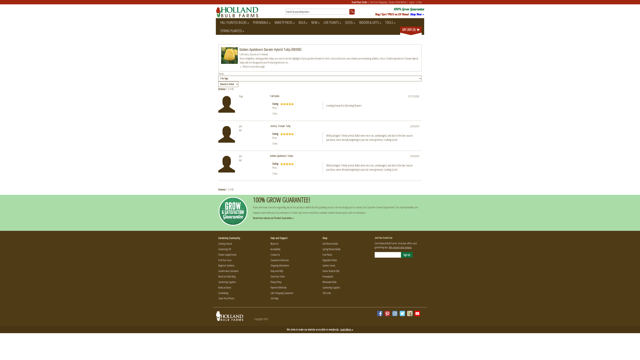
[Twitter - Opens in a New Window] (402, 313)
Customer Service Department (380, 207)
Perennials (260, 22)
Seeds (349, 22)
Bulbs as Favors (224, 287)
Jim (240, 126)
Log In (411, 2)
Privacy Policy (276, 282)
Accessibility (275, 249)
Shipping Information (279, 265)
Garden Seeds (328, 265)
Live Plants (331, 22)
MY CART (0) (409, 29)
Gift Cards (326, 293)
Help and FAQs (276, 271)
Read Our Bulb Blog (227, 276)
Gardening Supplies (227, 282)
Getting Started (225, 244)
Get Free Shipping (378, 2)
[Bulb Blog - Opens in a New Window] (409, 313)
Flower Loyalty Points (227, 254)
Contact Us (275, 254)
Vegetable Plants (329, 260)
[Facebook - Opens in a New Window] (379, 313)
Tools (389, 22)
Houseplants (327, 276)
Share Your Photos (226, 298)
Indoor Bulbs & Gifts (330, 271)
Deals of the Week (397, 2)
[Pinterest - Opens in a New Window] (387, 313)
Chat (420, 2)
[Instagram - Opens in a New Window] (395, 313)
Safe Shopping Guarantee (281, 293)
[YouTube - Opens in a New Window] (417, 313)
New (314, 22)
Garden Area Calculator (228, 271)
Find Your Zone (225, 260)
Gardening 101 (224, 249)
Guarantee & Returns (279, 260)
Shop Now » (417, 14)
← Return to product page (252, 66)
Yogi (241, 96)
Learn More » (346, 329)
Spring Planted (231, 30)
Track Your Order (359, 2)
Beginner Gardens (226, 265)
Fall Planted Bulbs (233, 22)
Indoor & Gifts (369, 22)
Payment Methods (278, 287)
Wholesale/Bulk (329, 282)
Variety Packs (283, 22)
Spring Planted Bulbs (331, 249)
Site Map (274, 298)
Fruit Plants (327, 254)
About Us (274, 244)
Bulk (302, 22)
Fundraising (223, 293)
